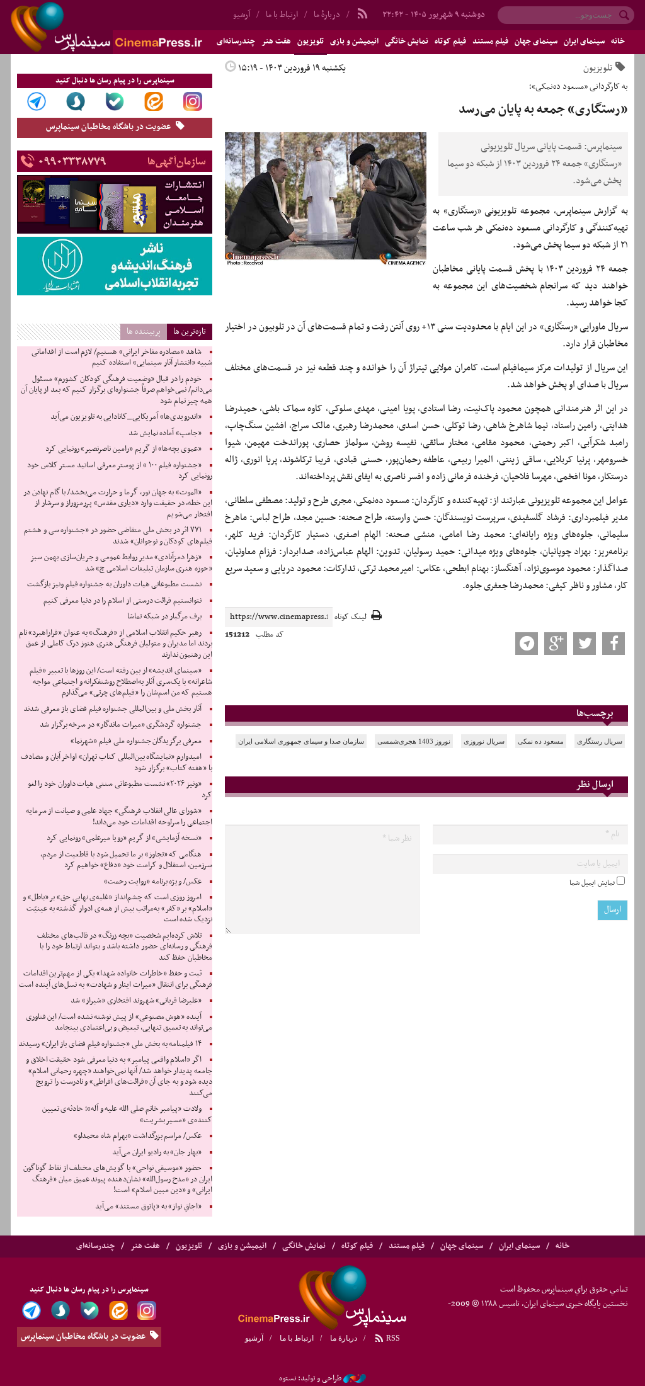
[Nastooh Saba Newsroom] (354, 1378)
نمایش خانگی (406, 41)
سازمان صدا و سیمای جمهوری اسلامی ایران (301, 741)
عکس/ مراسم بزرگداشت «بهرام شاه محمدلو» (138, 1136)
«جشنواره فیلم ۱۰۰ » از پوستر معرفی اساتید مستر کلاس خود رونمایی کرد (119, 471)
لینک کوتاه (350, 617)
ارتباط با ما (282, 15)
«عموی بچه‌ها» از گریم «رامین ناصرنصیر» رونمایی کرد (123, 449)
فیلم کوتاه (450, 41)
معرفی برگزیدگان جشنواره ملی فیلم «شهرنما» (136, 741)
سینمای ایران (584, 41)
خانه (618, 41)
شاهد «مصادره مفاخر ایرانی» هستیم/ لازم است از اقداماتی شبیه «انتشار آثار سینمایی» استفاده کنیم (121, 357)
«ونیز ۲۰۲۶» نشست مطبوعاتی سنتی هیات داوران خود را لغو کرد (120, 789)
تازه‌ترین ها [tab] (189, 331)
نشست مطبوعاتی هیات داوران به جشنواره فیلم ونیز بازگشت (114, 584)
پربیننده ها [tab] (144, 331)
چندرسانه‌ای (95, 1246)
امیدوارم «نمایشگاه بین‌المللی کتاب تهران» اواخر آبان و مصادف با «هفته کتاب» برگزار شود (116, 762)
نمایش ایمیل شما (592, 883)
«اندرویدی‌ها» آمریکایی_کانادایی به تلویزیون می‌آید (126, 417)
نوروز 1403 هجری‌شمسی (413, 741)
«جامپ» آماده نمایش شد (165, 433)
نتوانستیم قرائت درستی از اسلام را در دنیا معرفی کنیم (122, 601)
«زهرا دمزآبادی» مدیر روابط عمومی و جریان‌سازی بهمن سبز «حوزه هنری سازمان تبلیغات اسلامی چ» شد (121, 563)
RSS (392, 1338)
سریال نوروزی (484, 741)
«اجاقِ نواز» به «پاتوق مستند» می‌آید (148, 1206)
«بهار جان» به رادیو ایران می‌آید (157, 1152)
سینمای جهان (536, 41)
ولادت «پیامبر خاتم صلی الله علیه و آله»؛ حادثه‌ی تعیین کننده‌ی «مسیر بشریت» (127, 1114)
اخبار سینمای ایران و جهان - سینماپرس (137, 27)
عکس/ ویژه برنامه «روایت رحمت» (153, 882)
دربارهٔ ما (327, 15)
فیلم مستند (490, 41)
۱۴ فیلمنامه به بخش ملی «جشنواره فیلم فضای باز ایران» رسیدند (110, 1044)
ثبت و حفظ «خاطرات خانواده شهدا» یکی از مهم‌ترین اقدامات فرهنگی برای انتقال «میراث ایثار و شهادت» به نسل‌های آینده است (115, 979)
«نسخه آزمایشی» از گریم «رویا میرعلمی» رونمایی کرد (124, 838)
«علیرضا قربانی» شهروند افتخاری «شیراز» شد (136, 1001)
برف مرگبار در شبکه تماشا (164, 616)
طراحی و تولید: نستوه (310, 1378)
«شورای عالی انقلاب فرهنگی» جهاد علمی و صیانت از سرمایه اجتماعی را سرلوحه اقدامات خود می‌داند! (119, 816)
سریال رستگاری (599, 741)
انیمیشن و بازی (354, 41)
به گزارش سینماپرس (592, 211)
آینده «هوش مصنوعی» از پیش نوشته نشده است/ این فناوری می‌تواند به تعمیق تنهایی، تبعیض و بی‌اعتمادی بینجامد (119, 1022)
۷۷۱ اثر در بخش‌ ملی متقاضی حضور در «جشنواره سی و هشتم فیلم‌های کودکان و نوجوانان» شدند (118, 535)
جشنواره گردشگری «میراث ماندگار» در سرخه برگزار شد (121, 725)
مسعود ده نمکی (541, 741)
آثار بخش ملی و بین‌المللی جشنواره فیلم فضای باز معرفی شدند (112, 709)
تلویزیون (310, 41)
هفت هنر (276, 41)
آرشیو (254, 1338)
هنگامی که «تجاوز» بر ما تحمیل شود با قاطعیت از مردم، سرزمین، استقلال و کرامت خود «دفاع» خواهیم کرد (126, 860)
